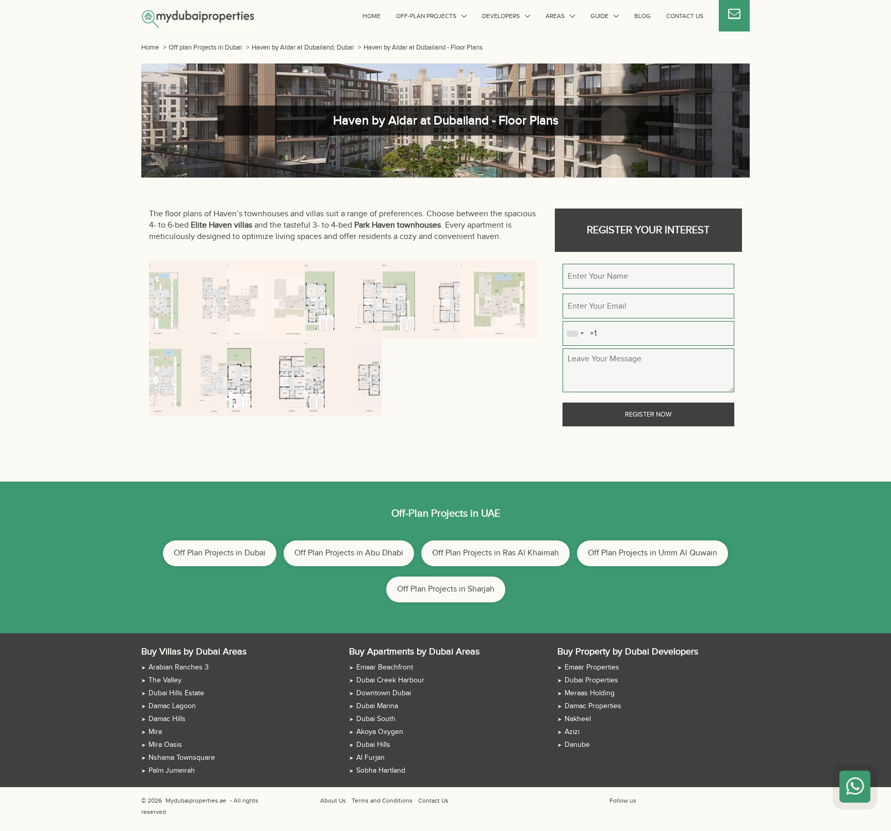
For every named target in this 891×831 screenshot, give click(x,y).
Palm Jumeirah (171, 770)
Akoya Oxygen (379, 732)
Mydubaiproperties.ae (196, 800)
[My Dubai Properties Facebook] (643, 800)
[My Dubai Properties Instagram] (667, 800)
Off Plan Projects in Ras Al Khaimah (495, 553)
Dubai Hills (373, 745)
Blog (642, 16)
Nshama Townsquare (181, 758)
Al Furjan (370, 758)
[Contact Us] (734, 15)
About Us (333, 800)
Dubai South (375, 719)
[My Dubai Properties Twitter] (655, 800)
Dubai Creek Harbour (390, 680)
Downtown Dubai (383, 693)
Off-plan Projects (426, 16)
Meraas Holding (590, 693)
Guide (599, 16)
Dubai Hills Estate (176, 693)
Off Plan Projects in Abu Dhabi (348, 553)
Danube (577, 745)
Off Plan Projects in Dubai (220, 553)
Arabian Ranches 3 (178, 667)
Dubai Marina (377, 706)
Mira (155, 732)
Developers (501, 16)
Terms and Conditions (382, 800)
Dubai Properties (591, 680)
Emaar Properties (592, 667)
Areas (555, 16)
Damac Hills (167, 719)
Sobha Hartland (380, 770)
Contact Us (684, 16)
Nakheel (578, 719)
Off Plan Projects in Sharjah (445, 589)
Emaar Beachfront (384, 667)
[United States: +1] (575, 333)
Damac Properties (593, 706)
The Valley (165, 680)
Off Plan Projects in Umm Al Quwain (652, 553)
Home (371, 16)
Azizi (572, 732)
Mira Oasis (165, 745)
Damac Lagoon (172, 706)
